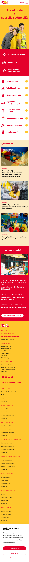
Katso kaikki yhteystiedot (8, 339)
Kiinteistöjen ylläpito (6, 460)
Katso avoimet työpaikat (8, 369)
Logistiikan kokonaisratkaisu (8, 449)
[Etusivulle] (5, 3)
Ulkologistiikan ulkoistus (7, 446)
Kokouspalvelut (5, 412)
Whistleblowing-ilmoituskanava (10, 371)
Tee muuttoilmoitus (7, 365)
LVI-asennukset (5, 480)
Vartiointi (3, 494)
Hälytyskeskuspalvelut (6, 497)
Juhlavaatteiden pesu (6, 514)
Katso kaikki (4, 401)
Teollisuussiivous (5, 395)
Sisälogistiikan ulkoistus (7, 443)
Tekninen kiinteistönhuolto (8, 466)
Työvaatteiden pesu (6, 511)
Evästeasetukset (14, 558)
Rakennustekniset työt (6, 483)
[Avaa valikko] (27, 3)
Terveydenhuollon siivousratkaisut (9, 392)
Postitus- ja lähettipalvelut (7, 415)
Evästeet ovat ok (14, 548)
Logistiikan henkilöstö (6, 426)
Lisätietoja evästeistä (9, 542)
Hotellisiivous (4, 398)
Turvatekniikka (4, 500)
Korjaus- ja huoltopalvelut (7, 463)
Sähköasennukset (5, 477)
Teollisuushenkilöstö (6, 429)
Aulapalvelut (4, 409)
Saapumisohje (5, 358)
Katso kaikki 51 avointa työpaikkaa (12, 315)
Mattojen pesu (5, 517)
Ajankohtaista (7, 144)
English (22, 2)
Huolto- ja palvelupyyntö (8, 367)
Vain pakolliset (14, 553)
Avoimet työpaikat (13, 250)
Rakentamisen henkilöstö (7, 432)
